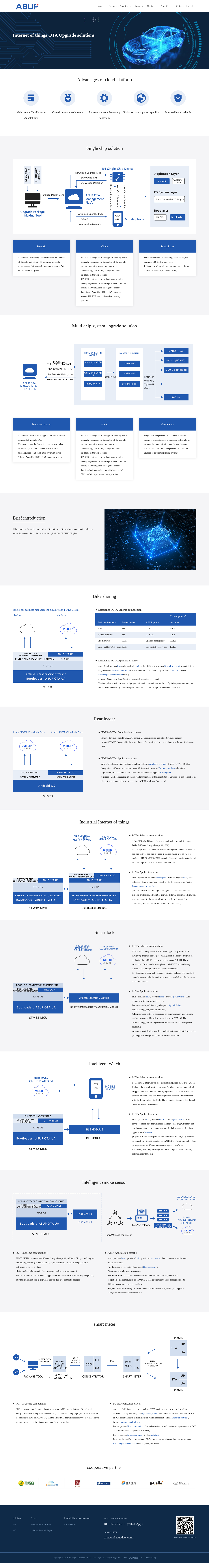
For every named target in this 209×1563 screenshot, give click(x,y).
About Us (165, 6)
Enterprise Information (41, 1524)
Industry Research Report (42, 1530)
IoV (14, 1524)
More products (69, 1524)
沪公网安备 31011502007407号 (142, 1558)
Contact (151, 6)
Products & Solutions (119, 6)
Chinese (180, 6)
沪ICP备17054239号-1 (118, 1558)
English (189, 6)
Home (100, 6)
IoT (14, 1530)
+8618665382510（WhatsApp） (124, 1524)
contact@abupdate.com (118, 1537)
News (138, 6)
